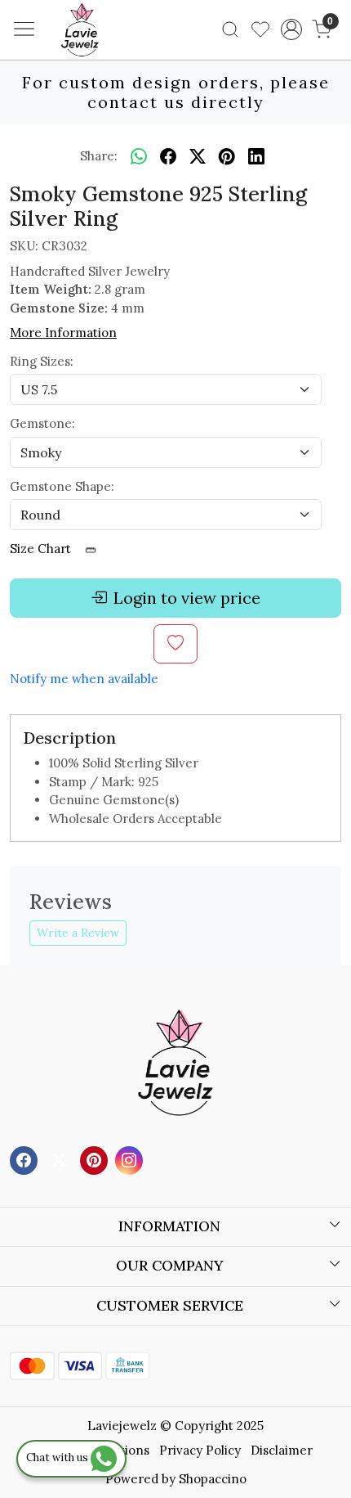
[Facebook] (26, 1159)
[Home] (104, 54)
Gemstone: (42, 423)
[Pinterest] (96, 1159)
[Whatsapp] (138, 156)
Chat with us (58, 1457)
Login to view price (186, 597)
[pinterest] (227, 156)
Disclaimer (282, 1450)
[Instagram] (131, 1159)
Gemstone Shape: (62, 486)
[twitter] (197, 156)
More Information (63, 332)
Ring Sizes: (41, 361)
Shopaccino (213, 1479)
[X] (61, 1159)
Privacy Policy (200, 1450)
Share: (99, 156)
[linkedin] (256, 156)
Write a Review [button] (78, 932)
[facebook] (168, 156)
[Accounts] (291, 29)
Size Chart (42, 548)
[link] (230, 29)
